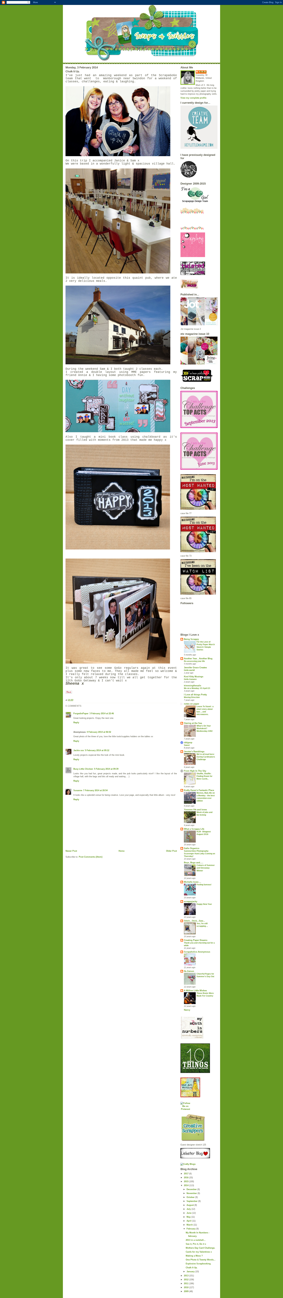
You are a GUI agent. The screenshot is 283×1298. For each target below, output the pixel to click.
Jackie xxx (78, 750)
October (191, 1197)
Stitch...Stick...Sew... (194, 921)
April (189, 1221)
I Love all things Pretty (195, 694)
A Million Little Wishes (195, 990)
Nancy (187, 1010)
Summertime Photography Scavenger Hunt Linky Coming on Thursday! (199, 853)
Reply (76, 722)
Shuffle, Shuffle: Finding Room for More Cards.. (204, 776)
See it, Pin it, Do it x (196, 1244)
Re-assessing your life (194, 661)
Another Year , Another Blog (198, 658)
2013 (186, 1275)
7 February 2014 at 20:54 (95, 790)
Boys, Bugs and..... (193, 862)
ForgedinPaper (80, 713)
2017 (186, 1173)
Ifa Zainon (189, 971)
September (192, 1201)
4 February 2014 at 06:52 (99, 732)
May (189, 1217)
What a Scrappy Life (194, 829)
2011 (186, 1283)
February (191, 1228)
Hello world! (189, 670)
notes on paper (191, 704)
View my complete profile (193, 98)
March (190, 1225)
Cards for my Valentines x (199, 1252)
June (189, 1213)
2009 (186, 1291)
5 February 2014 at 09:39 (106, 769)
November (192, 1193)
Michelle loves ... (192, 882)
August (190, 1205)
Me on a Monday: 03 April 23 (197, 688)
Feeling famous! (204, 884)
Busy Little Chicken (83, 769)
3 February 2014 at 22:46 (101, 713)
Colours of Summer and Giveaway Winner (206, 868)
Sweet (187, 745)
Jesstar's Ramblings (194, 751)
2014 (186, 1185)
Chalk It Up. (192, 1267)
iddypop (188, 742)
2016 (186, 1177)
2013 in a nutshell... (196, 1240)
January (191, 1271)
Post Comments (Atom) (90, 857)
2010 (186, 1287)
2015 (186, 1181)
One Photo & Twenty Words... (201, 1259)
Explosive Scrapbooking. (198, 1263)
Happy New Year (204, 904)
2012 (186, 1279)
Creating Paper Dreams (195, 940)
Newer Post (71, 851)
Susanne (77, 790)
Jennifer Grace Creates (195, 667)
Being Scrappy (191, 639)
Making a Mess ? (194, 1256)
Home (121, 851)
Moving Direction (192, 697)
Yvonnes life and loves (195, 809)
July (189, 1209)
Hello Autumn (190, 679)
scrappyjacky (190, 901)
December (192, 1189)
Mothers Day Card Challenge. (200, 1248)
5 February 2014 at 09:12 (97, 750)
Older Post (171, 851)
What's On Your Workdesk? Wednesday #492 (205, 728)
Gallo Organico (191, 848)
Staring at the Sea (193, 723)
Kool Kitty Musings (193, 676)
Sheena (203, 72)
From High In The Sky (195, 771)
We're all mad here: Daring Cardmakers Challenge (206, 757)
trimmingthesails (192, 685)
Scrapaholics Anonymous (197, 952)
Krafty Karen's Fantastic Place (199, 790)
